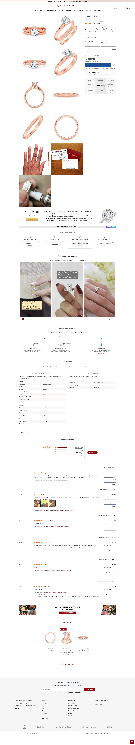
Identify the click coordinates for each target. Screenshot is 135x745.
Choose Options (50, 644)
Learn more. (30, 245)
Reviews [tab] (21, 433)
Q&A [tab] (27, 432)
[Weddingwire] (89, 727)
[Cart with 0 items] (132, 8)
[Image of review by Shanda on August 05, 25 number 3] (52, 503)
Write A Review (92, 452)
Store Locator (45, 718)
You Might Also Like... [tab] (67, 664)
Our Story (44, 700)
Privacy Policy (71, 692)
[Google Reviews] (109, 727)
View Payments (90, 88)
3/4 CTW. (96, 21)
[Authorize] (63, 727)
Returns (70, 713)
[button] (35, 289)
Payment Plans (71, 700)
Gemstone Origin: (92, 41)
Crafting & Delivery (73, 705)
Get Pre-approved (101, 88)
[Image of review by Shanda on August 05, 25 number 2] (44, 503)
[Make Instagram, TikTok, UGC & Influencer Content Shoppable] (111, 319)
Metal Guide (113, 35)
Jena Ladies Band (50, 648)
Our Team (44, 703)
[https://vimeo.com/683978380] (35, 191)
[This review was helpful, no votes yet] (112, 489)
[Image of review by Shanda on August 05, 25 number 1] (37, 503)
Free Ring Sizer (72, 703)
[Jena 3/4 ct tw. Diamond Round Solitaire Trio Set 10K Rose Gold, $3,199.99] (67, 637)
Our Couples (45, 710)
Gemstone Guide (96, 42)
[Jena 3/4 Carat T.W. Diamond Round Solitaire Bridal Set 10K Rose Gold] (67, 159)
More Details (101, 21)
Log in (128, 8)
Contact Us (44, 713)
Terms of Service (77, 692)
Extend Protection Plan (73, 708)
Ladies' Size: (100, 49)
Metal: (100, 35)
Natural (87, 21)
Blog (43, 705)
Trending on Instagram (69, 256)
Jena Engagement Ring (83, 648)
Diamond (92, 21)
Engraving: (87, 55)
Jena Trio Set (66, 648)
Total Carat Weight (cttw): (107, 42)
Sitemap (106, 733)
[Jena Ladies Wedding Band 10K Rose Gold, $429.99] (50, 637)
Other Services (71, 715)
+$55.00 (97, 55)
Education (44, 715)
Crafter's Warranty (72, 710)
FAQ (43, 708)
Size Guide (114, 49)
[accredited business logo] (24, 727)
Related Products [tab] (67, 622)
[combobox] (100, 37)
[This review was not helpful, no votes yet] (114, 489)
